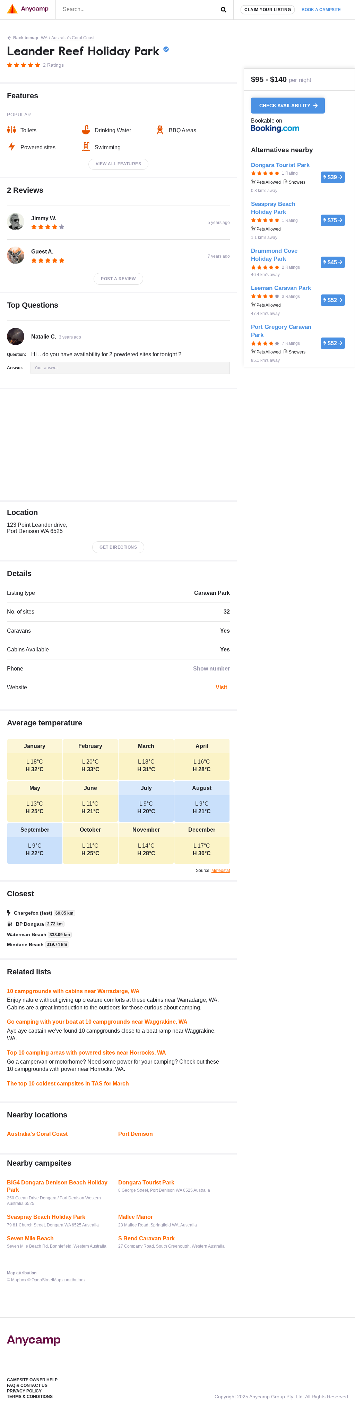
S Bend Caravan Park (146, 1238)
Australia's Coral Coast (72, 37)
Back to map (25, 37)
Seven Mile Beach (30, 1238)
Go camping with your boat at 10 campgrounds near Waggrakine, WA (97, 1022)
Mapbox (18, 1279)
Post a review (118, 278)
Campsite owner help (32, 1379)
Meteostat (220, 870)
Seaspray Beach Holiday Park (46, 1217)
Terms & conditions (30, 1396)
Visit (221, 687)
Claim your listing (267, 9)
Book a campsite (321, 9)
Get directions (118, 547)
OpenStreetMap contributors (58, 1279)
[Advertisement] (118, 444)
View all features (118, 163)
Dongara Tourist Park (146, 1182)
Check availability (285, 105)
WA (44, 37)
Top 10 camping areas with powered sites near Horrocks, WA (86, 1053)
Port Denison (135, 1134)
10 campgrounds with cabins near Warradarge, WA (73, 991)
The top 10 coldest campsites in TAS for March (68, 1084)
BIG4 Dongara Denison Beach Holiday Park (57, 1186)
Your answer (46, 367)
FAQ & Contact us (27, 1385)
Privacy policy (24, 1391)
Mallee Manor (135, 1217)
